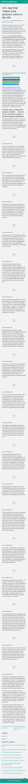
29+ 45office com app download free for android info (14, 749)
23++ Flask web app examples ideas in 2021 (12, 757)
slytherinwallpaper (9, 2)
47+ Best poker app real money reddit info (11, 752)
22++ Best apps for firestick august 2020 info (12, 773)
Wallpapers (4, 739)
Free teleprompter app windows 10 (11, 77)
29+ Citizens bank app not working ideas (11, 755)
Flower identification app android (11, 82)
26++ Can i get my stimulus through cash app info (13, 760)
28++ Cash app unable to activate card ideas (12, 767)
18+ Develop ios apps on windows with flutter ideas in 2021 (13, 745)
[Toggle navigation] (25, 1)
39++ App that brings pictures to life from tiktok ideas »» (20, 728)
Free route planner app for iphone (11, 79)
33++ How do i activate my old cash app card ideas (14, 770)
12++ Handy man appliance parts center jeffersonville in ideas (11, 764)
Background (4, 736)
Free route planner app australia (11, 84)
